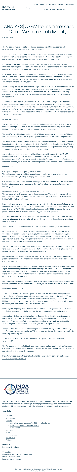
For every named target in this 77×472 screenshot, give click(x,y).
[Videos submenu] (47, 9)
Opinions (13, 435)
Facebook (6, 447)
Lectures (9, 430)
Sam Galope (42, 471)
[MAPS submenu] (62, 4)
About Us (9, 416)
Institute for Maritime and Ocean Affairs (8, 8)
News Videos (15, 428)
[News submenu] (54, 9)
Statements (10, 418)
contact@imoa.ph (14, 459)
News (8, 433)
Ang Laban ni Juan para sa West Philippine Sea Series (30, 423)
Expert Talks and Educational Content (24, 425)
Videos (9, 420)
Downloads (10, 437)
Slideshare (15, 447)
